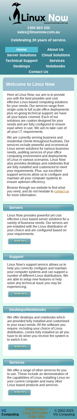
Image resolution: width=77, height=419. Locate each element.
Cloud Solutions (56, 55)
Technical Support (22, 61)
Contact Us (38, 72)
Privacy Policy (35, 409)
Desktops (21, 66)
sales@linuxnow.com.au (38, 32)
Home (21, 49)
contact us (61, 191)
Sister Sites (36, 416)
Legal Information (35, 412)
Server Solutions (21, 55)
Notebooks (55, 66)
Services (57, 61)
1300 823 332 (38, 28)
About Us (55, 49)
